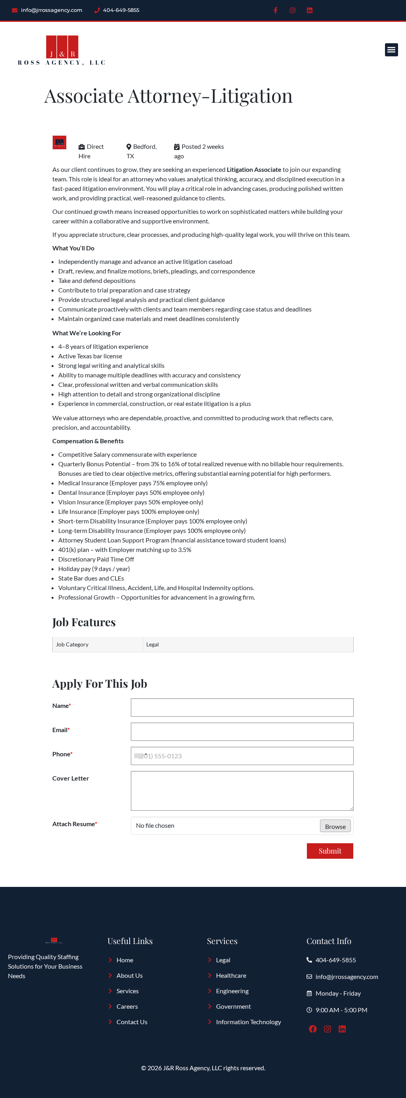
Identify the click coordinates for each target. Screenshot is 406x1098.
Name (61, 705)
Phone (62, 754)
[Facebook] (312, 1029)
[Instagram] (292, 10)
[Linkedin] (309, 10)
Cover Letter (70, 778)
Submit (330, 851)
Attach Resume (74, 824)
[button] (391, 49)
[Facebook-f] (275, 10)
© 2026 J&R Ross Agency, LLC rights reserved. (203, 1067)
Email (61, 730)
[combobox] (140, 756)
